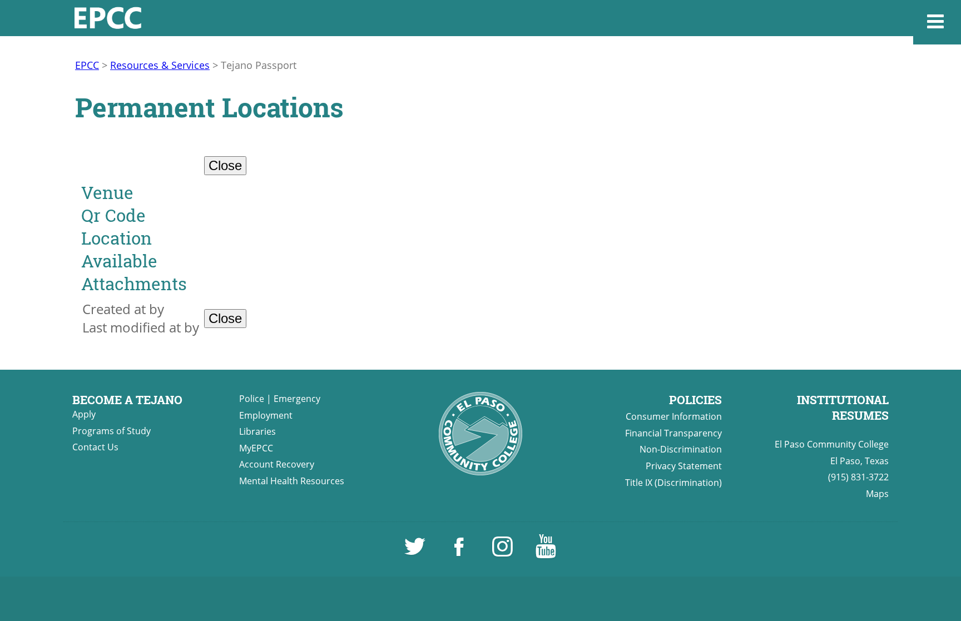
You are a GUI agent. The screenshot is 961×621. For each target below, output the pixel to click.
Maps (877, 494)
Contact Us (95, 447)
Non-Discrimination (681, 449)
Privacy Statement (684, 466)
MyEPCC (256, 448)
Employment (266, 415)
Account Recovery (276, 464)
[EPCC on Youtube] (545, 551)
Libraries (257, 431)
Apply (84, 414)
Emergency (297, 399)
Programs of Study (111, 431)
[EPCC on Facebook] (460, 551)
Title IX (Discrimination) (673, 482)
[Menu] (937, 22)
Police (251, 399)
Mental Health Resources (291, 481)
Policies (695, 400)
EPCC (87, 65)
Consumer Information (674, 416)
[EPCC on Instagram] (503, 551)
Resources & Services (160, 65)
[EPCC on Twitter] (416, 551)
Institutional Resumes (843, 407)
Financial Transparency (673, 433)
